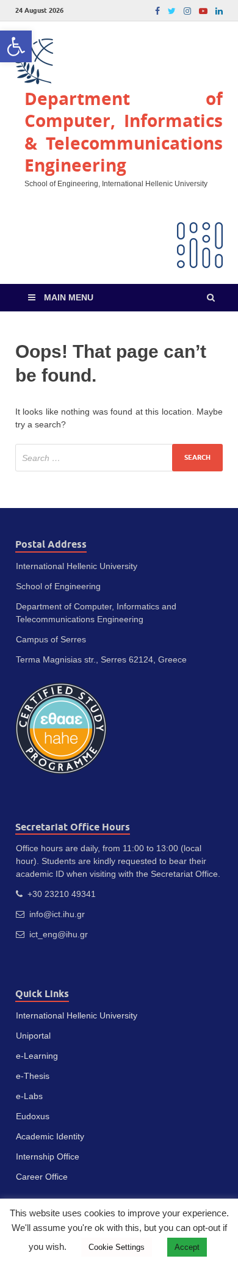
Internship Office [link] (47, 1156)
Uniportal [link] (33, 1035)
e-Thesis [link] (32, 1076)
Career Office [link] (42, 1177)
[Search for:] (119, 457)
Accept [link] (187, 1247)
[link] (16, 46)
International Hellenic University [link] (76, 1015)
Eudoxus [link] (32, 1116)
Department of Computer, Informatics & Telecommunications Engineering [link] (123, 132)
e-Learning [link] (37, 1056)
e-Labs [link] (29, 1096)
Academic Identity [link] (50, 1136)
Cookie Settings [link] (116, 1247)
